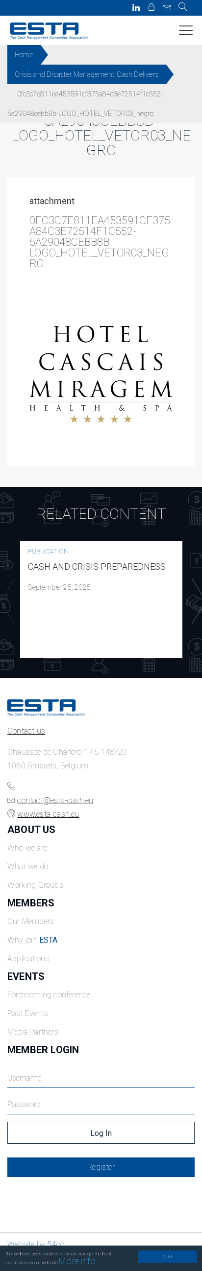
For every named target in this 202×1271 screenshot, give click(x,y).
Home (24, 55)
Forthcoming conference (48, 994)
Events (26, 976)
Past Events (27, 1013)
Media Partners (32, 1032)
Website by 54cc (35, 1244)
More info (77, 1261)
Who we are (27, 848)
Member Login (43, 1050)
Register (101, 1167)
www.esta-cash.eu (48, 814)
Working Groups (35, 885)
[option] (101, 599)
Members (30, 903)
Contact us (26, 731)
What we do (27, 866)
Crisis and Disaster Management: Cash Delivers (87, 74)
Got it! (167, 1256)
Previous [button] (5, 601)
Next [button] (197, 601)
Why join (32, 940)
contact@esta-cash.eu (55, 800)
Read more (101, 599)
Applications (28, 958)
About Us (31, 829)
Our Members (30, 921)
